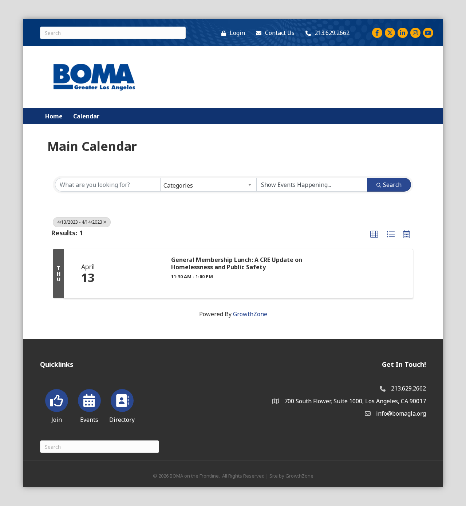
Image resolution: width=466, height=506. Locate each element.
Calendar (86, 116)
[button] (374, 234)
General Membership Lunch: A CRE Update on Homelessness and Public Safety (236, 263)
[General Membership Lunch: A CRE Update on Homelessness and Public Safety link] (137, 273)
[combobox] (208, 185)
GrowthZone (250, 314)
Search (392, 185)
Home (54, 116)
